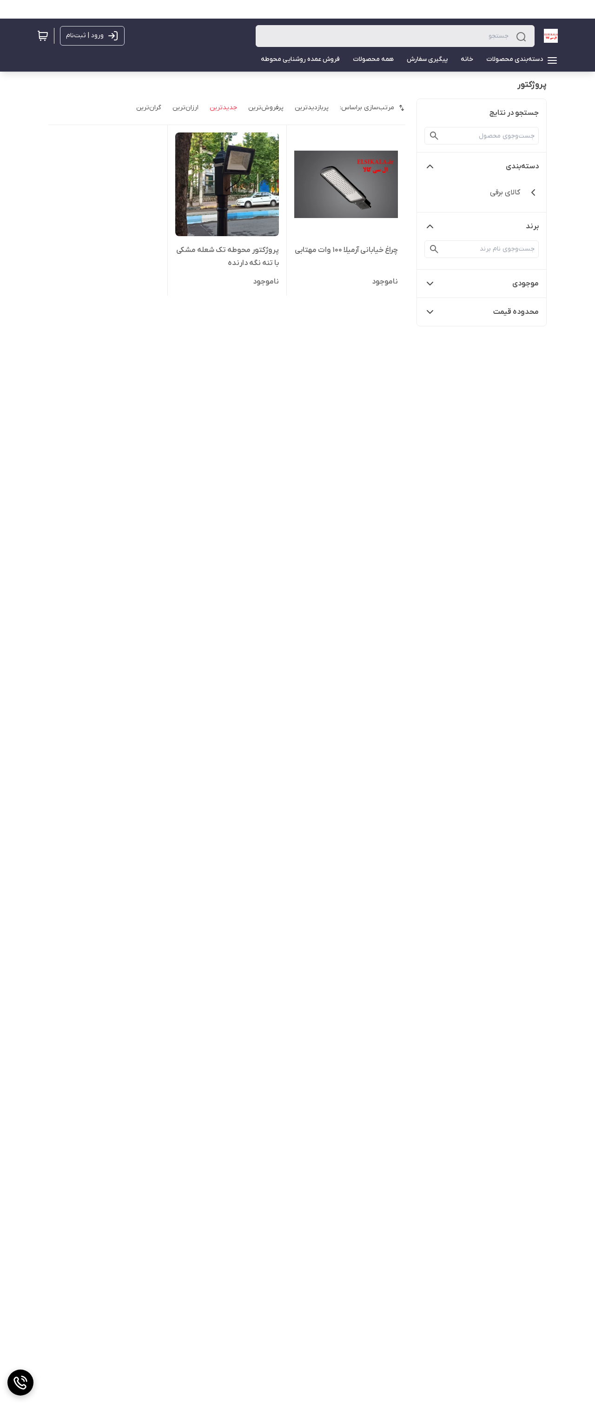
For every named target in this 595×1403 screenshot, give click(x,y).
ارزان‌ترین (185, 107)
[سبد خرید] (42, 35)
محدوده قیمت (516, 312)
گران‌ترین (148, 107)
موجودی (525, 283)
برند (532, 226)
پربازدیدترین (312, 107)
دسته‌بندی (522, 166)
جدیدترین (223, 107)
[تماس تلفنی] (20, 1383)
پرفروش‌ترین (266, 107)
